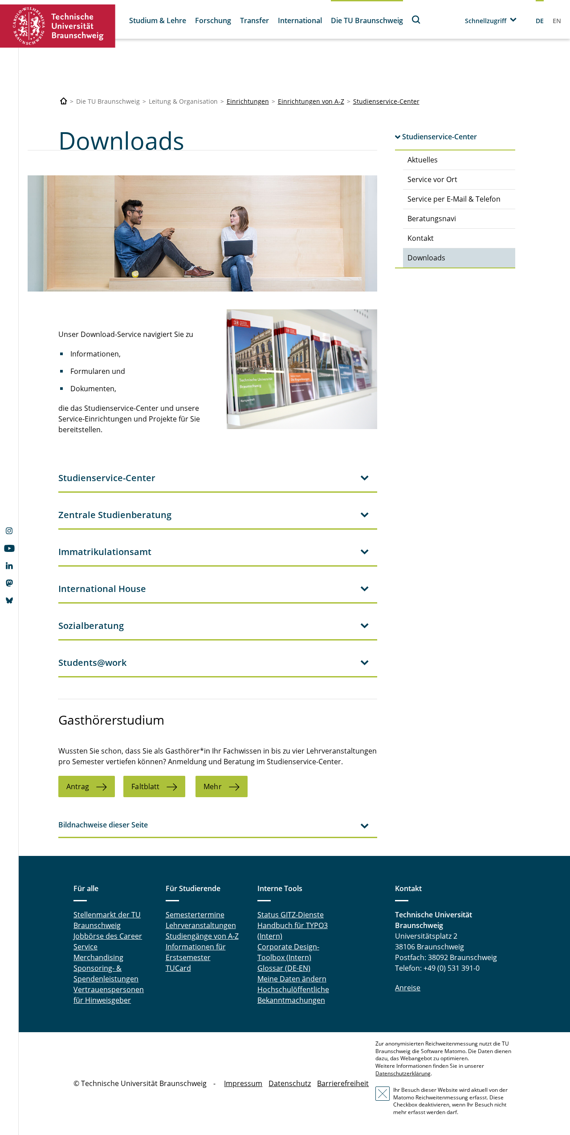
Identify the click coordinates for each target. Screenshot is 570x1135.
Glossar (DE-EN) (283, 968)
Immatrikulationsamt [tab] (104, 552)
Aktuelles (422, 160)
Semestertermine (195, 915)
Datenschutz (290, 1083)
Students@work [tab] (92, 663)
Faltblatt (145, 786)
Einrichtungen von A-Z (311, 101)
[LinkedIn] (9, 566)
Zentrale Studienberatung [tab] (114, 515)
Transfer (254, 20)
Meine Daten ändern (291, 979)
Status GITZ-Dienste (290, 915)
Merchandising (98, 957)
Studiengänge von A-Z (202, 936)
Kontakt (420, 238)
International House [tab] (102, 589)
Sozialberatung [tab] (91, 626)
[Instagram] (9, 532)
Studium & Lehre (157, 20)
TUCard (178, 968)
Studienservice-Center (386, 101)
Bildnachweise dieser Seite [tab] (103, 825)
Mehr (212, 786)
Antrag (78, 786)
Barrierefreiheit (343, 1083)
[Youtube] (9, 549)
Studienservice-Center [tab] (106, 478)
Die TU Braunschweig (367, 20)
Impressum (243, 1083)
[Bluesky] (9, 601)
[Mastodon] (9, 584)
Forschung (213, 20)
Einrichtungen (248, 101)
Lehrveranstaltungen (201, 925)
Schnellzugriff (485, 20)
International (300, 20)
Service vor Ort (432, 179)
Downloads (426, 258)
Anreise (407, 988)
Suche (416, 19)
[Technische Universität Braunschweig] (58, 26)
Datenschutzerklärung (403, 1073)
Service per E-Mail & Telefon (454, 199)
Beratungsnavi (431, 218)
